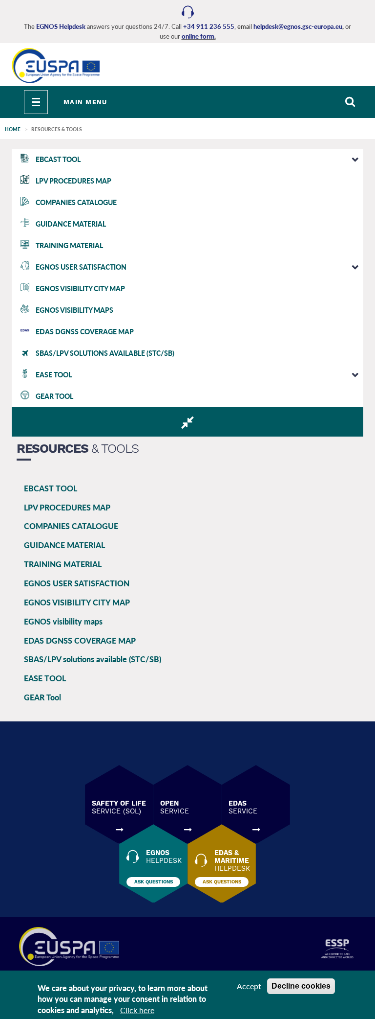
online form (198, 36)
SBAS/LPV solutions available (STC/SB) (92, 659)
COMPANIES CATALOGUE (71, 526)
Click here (137, 1010)
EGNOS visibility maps (63, 621)
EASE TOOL (45, 678)
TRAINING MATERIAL (63, 564)
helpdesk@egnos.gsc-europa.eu (297, 26)
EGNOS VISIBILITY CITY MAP (77, 602)
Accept (249, 986)
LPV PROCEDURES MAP (67, 507)
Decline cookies (301, 986)
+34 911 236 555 (208, 26)
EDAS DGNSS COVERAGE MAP (80, 640)
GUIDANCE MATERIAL (64, 545)
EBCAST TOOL (50, 488)
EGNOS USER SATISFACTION (76, 583)
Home (13, 129)
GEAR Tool (42, 697)
